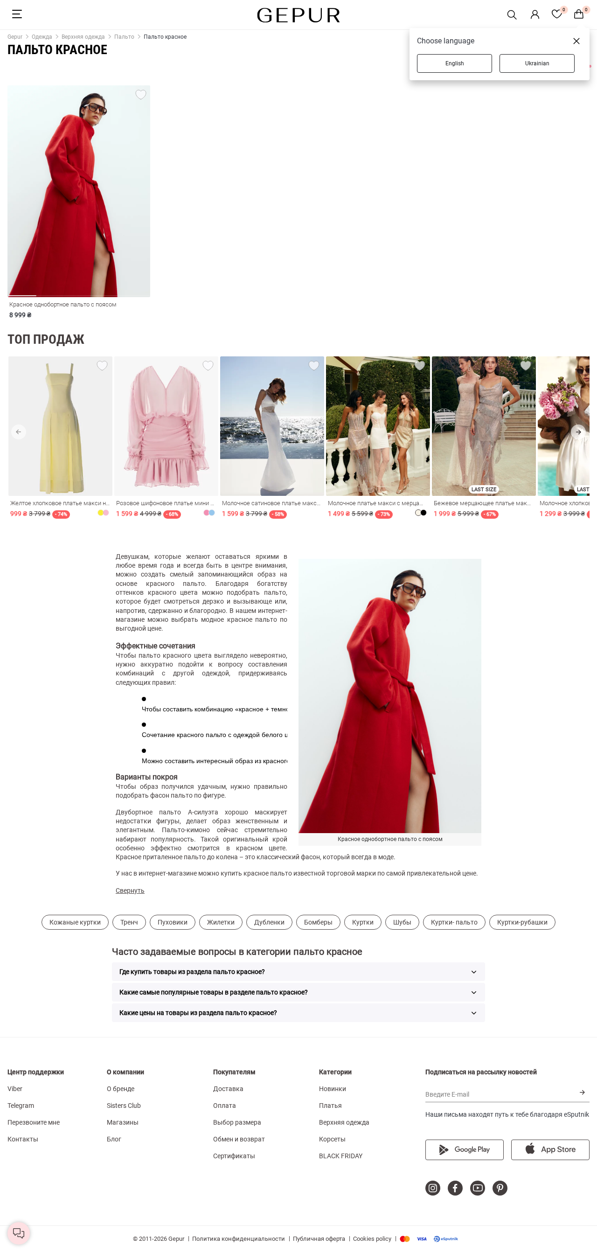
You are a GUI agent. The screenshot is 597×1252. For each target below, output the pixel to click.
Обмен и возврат (239, 1139)
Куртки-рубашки (522, 922)
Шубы (402, 922)
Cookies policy (372, 1238)
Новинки (332, 1088)
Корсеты (332, 1139)
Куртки (363, 922)
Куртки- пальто (454, 922)
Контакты (22, 1139)
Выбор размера (237, 1122)
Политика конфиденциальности (238, 1238)
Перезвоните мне (33, 1122)
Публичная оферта (319, 1238)
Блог (114, 1139)
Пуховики (172, 922)
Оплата (224, 1105)
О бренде (120, 1088)
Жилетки (221, 922)
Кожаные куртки (75, 922)
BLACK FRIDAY (340, 1156)
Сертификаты (234, 1156)
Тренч (129, 922)
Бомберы (318, 922)
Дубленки (269, 922)
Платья (330, 1105)
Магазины (123, 1122)
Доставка (228, 1088)
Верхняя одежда (344, 1122)
